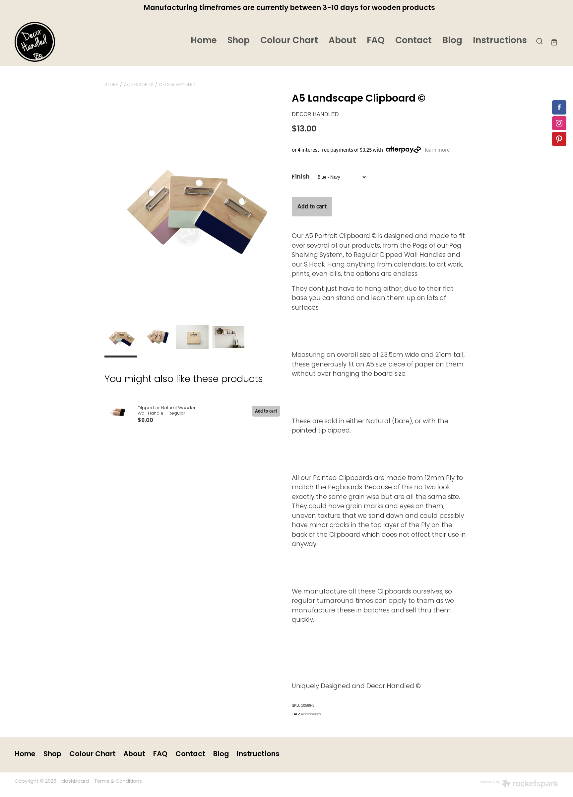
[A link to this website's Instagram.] (559, 123)
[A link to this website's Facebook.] (559, 107)
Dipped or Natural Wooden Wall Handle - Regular (167, 411)
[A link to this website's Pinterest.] (559, 139)
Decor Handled (177, 84)
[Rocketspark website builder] (518, 784)
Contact (413, 41)
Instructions (500, 41)
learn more (437, 149)
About (342, 41)
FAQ (376, 41)
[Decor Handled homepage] (69, 42)
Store (111, 84)
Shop (238, 41)
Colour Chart (289, 41)
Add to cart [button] (312, 206)
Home (204, 41)
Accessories (139, 84)
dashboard (75, 781)
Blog (452, 41)
